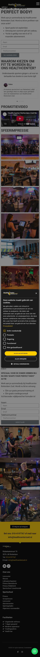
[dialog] (20, 328)
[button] (34, 651)
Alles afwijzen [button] (21, 359)
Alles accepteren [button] (21, 353)
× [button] (36, 293)
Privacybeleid (8, 326)
